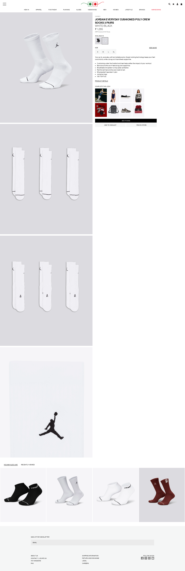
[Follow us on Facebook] (142, 559)
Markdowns (156, 9)
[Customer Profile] (177, 4)
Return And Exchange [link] (90, 558)
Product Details (101, 81)
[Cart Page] (181, 4)
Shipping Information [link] (90, 555)
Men (104, 9)
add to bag (126, 120)
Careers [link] (85, 563)
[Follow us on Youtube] (153, 559)
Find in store (142, 125)
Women (116, 9)
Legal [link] (84, 560)
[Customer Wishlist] (173, 4)
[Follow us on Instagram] (146, 559)
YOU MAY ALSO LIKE (11, 465)
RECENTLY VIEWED (28, 465)
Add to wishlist (110, 125)
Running (66, 9)
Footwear (52, 9)
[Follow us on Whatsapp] (149, 559)
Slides (78, 9)
